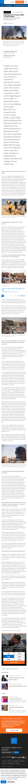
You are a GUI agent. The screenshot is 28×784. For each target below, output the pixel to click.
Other (19, 659)
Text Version (17, 763)
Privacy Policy (16, 761)
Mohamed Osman (8, 56)
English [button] (12, 2)
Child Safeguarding (10, 763)
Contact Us (4, 761)
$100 (19, 653)
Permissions (22, 761)
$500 (19, 656)
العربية (12, 23)
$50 (8, 653)
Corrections (9, 761)
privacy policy (4, 777)
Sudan (16, 668)
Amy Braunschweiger (9, 51)
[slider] (8, 295)
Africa (12, 668)
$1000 (8, 659)
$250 (8, 656)
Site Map (3, 763)
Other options (11, 782)
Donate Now (20, 2)
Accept (3, 782)
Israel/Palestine (8, 5)
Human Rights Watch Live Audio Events (10, 291)
